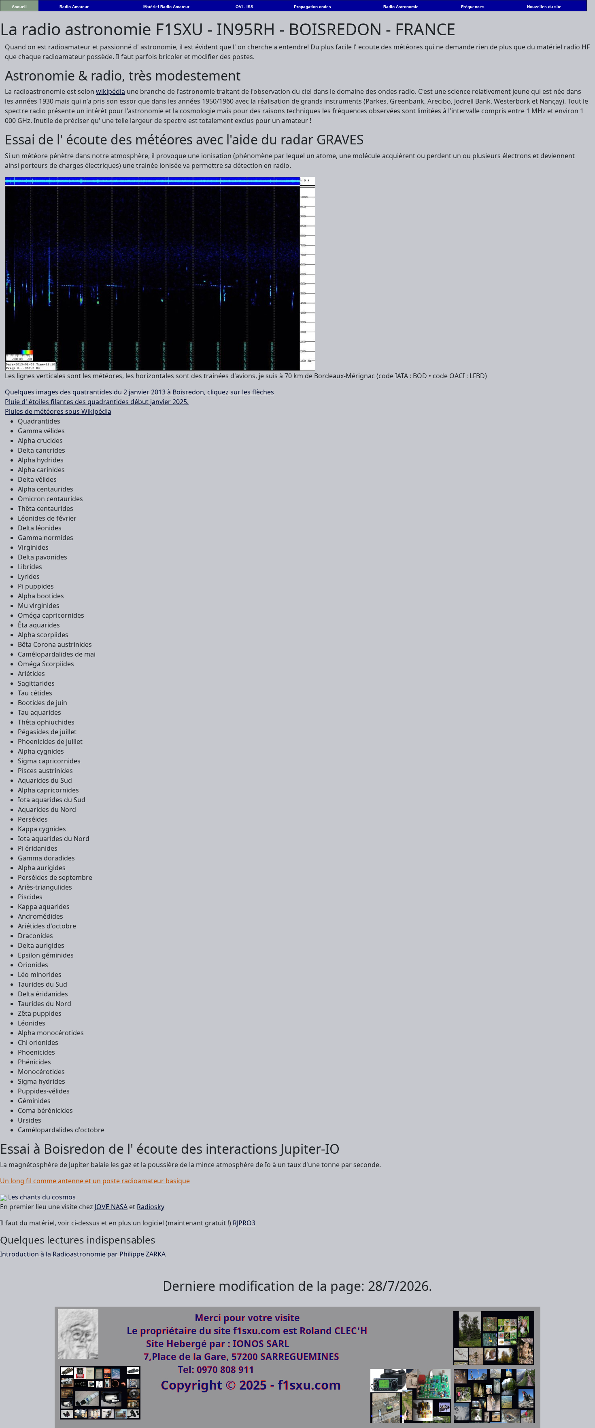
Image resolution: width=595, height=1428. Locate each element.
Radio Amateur (74, 6)
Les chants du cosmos (42, 1197)
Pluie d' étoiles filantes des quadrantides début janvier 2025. (97, 401)
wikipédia (110, 91)
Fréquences (472, 6)
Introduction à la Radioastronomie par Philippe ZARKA (83, 1254)
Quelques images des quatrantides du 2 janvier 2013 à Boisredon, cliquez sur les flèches (139, 392)
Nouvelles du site (544, 6)
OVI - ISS (244, 6)
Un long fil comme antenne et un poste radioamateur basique (95, 1180)
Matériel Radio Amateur (166, 6)
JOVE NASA (111, 1206)
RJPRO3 (244, 1222)
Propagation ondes (312, 6)
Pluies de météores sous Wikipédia (58, 411)
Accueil (19, 6)
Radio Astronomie (401, 6)
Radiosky (150, 1206)
